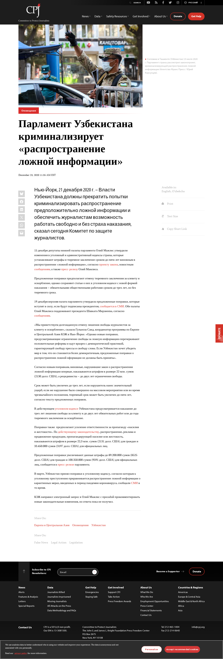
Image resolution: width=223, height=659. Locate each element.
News (21, 587)
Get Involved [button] (140, 16)
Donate (178, 16)
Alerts (21, 592)
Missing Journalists (57, 601)
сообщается (107, 306)
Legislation (76, 542)
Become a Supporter (168, 571)
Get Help (196, 16)
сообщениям (42, 269)
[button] (201, 2)
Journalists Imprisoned (59, 596)
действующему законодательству (78, 432)
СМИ (134, 483)
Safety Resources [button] (116, 16)
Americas (183, 592)
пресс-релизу (69, 269)
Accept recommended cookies (182, 649)
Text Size (172, 216)
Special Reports (26, 605)
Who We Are (146, 596)
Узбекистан (98, 525)
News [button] (85, 16)
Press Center (146, 605)
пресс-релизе (66, 464)
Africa (181, 605)
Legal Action (58, 542)
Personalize (151, 649)
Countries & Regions (190, 587)
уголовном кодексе (66, 408)
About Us (146, 587)
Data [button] (97, 16)
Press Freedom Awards (119, 601)
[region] (111, 649)
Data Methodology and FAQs (61, 610)
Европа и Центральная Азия (51, 525)
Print (169, 204)
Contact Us (145, 615)
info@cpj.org (198, 626)
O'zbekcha (178, 191)
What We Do (146, 592)
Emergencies (92, 592)
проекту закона (108, 264)
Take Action (114, 596)
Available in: (169, 187)
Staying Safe (91, 596)
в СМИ (119, 306)
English (166, 191)
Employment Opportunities (154, 601)
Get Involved (116, 587)
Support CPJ (114, 592)
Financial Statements (151, 610)
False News (41, 542)
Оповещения (28, 110)
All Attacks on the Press (59, 605)
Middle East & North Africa (191, 601)
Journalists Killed (56, 592)
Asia (180, 610)
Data (50, 587)
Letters (22, 601)
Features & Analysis (28, 596)
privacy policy (21, 653)
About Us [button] (160, 16)
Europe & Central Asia (189, 596)
